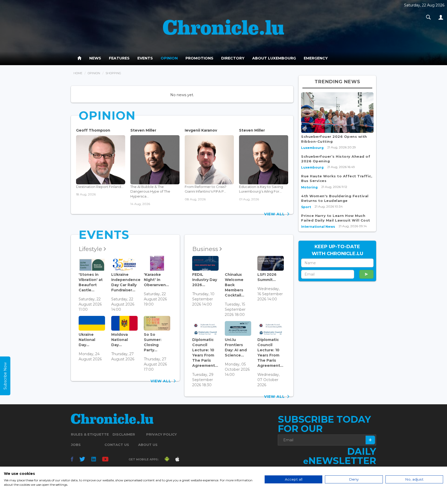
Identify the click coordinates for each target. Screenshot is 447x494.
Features (119, 58)
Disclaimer (124, 434)
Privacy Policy (161, 434)
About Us (148, 445)
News (95, 58)
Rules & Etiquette (90, 434)
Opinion (169, 58)
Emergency (316, 58)
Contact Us (117, 445)
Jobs (76, 445)
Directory (232, 58)
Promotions (199, 58)
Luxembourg (312, 148)
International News (318, 227)
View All (275, 214)
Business (206, 249)
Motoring (309, 187)
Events (145, 58)
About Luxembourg (274, 58)
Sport (306, 207)
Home (77, 73)
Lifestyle (91, 249)
